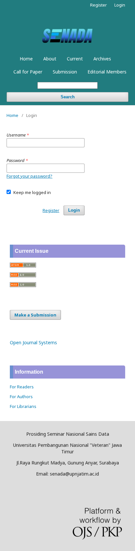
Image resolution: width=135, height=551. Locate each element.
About (49, 59)
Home (26, 59)
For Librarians (23, 406)
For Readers (22, 387)
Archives (102, 59)
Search (68, 96)
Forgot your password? (29, 176)
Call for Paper (27, 72)
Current (75, 59)
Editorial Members (106, 72)
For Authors (21, 396)
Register (98, 5)
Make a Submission (35, 315)
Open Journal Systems (33, 342)
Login (119, 5)
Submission (65, 72)
